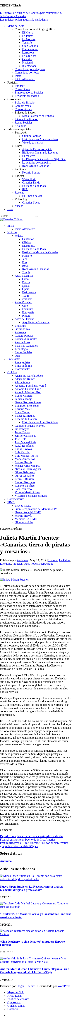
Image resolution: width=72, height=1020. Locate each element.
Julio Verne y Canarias (13, 16)
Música (19, 235)
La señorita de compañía (36, 162)
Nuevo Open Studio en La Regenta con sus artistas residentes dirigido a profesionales (31, 888)
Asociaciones (22, 342)
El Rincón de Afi (32, 195)
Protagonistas (22, 362)
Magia (26, 285)
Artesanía (20, 332)
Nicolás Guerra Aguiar (28, 469)
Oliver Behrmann (25, 472)
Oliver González (24, 475)
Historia (53, 560)
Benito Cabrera (23, 395)
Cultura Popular (31, 135)
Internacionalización (26, 119)
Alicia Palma (22, 382)
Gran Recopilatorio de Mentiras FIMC (37, 509)
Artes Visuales (23, 302)
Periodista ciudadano (27, 95)
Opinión (12, 372)
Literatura (20, 325)
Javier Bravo (22, 432)
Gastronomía (22, 329)
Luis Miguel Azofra (26, 455)
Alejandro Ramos (25, 379)
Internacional (29, 65)
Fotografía (28, 312)
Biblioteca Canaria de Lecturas (40, 152)
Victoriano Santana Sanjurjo (31, 495)
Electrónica (28, 245)
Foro (10, 209)
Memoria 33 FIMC (26, 519)
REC (25, 189)
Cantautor (28, 239)
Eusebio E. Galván (26, 419)
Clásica (26, 242)
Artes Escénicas (24, 275)
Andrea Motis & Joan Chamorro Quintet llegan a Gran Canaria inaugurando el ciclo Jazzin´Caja (34, 970)
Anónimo (22, 560)
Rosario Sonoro (31, 172)
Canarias (27, 59)
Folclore (27, 255)
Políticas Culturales (26, 339)
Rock (25, 265)
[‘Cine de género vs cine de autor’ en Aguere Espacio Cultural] (36, 934)
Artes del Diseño (24, 319)
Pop (24, 262)
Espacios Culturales (26, 345)
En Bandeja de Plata (34, 185)
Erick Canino (22, 412)
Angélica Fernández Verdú (30, 385)
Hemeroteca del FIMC (28, 512)
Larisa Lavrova (23, 449)
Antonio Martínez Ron (28, 392)
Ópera (25, 289)
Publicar (19, 85)
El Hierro (27, 32)
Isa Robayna (22, 429)
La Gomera (28, 39)
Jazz (24, 259)
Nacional (27, 62)
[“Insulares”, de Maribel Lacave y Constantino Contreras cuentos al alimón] (36, 906)
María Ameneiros (25, 459)
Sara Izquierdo (23, 489)
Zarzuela (27, 299)
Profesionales (22, 369)
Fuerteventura (30, 49)
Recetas (19, 192)
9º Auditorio (29, 179)
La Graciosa (29, 55)
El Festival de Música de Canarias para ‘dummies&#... (31, 12)
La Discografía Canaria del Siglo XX (44, 159)
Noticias (12, 232)
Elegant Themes (25, 986)
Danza (26, 282)
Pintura (26, 315)
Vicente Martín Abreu (27, 492)
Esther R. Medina (25, 415)
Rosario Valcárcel (25, 485)
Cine (25, 305)
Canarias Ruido (31, 182)
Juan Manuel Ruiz (25, 442)
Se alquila (20, 125)
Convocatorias (23, 109)
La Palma (27, 35)
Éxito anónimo (23, 365)
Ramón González (25, 482)
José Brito (20, 439)
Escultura (27, 309)
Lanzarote (28, 52)
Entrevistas (13, 359)
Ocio (17, 355)
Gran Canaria (30, 45)
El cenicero (28, 155)
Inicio (18, 75)
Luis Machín (22, 452)
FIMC (11, 502)
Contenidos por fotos (27, 72)
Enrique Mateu (23, 409)
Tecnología (21, 349)
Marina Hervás (23, 462)
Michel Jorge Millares (27, 465)
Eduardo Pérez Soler (27, 405)
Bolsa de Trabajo (25, 102)
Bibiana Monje (23, 399)
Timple (26, 272)
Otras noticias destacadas (38, 563)
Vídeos (19, 205)
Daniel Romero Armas (28, 402)
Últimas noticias (24, 522)
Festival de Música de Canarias (40, 252)
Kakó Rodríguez (24, 445)
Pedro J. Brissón (24, 479)
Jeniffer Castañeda (25, 435)
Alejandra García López (29, 375)
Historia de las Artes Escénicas (40, 139)
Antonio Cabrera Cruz (28, 389)
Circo (25, 279)
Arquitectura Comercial (35, 322)
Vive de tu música (32, 142)
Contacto (12, 1009)
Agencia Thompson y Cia (37, 149)
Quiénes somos (16, 1005)
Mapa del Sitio (15, 25)
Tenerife (27, 42)
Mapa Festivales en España (38, 115)
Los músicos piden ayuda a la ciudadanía (24, 19)
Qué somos (13, 1002)
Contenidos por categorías (30, 69)
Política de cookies (18, 999)
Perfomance (29, 292)
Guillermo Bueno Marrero (30, 425)
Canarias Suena (31, 202)
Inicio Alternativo (25, 79)
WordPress (64, 986)
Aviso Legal (14, 995)
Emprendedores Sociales (29, 92)
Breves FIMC (23, 505)
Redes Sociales (23, 122)
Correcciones (22, 89)
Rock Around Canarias (35, 165)
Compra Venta (23, 105)
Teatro (26, 295)
